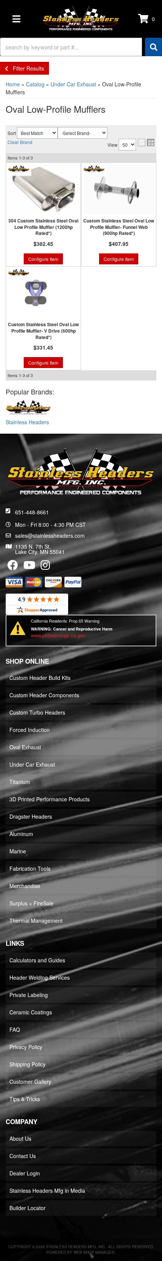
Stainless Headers (27, 422)
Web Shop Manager (94, 1252)
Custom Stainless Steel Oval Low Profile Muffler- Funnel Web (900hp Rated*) (118, 227)
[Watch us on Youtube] (29, 567)
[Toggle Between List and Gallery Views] (146, 142)
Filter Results (26, 68)
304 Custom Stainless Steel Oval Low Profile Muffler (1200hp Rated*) (43, 227)
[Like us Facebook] (13, 567)
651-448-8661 (32, 512)
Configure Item (43, 259)
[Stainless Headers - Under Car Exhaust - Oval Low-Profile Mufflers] (28, 408)
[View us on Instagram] (45, 567)
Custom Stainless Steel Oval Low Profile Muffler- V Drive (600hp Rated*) (43, 330)
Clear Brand (20, 142)
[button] (81, 47)
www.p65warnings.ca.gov (58, 635)
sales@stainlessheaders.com (50, 535)
